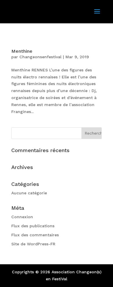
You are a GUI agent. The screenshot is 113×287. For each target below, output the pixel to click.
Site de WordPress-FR (33, 244)
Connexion (22, 216)
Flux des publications (32, 225)
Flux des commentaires (35, 235)
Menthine (21, 51)
